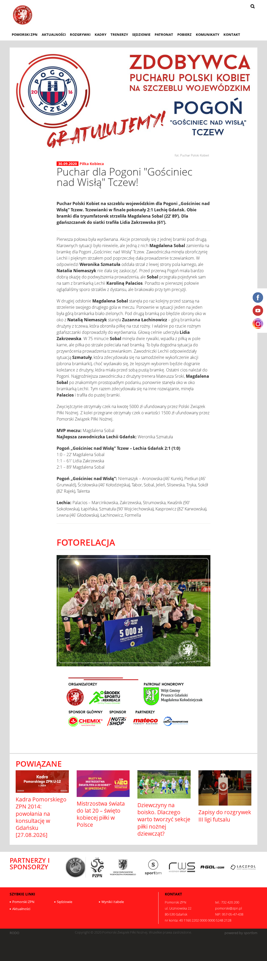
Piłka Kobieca (92, 163)
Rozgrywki (80, 34)
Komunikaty (207, 34)
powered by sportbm (240, 933)
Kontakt (231, 34)
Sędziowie (141, 34)
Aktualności (54, 34)
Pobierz (184, 34)
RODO (14, 933)
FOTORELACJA (86, 542)
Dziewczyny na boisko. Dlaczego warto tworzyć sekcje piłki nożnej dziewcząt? (163, 819)
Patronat (164, 34)
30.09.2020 (67, 163)
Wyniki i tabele (112, 901)
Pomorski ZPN (25, 34)
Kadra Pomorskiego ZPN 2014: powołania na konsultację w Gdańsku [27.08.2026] (41, 817)
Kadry (100, 34)
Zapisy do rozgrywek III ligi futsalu (224, 815)
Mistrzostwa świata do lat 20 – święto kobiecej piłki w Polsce (101, 814)
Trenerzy (119, 34)
